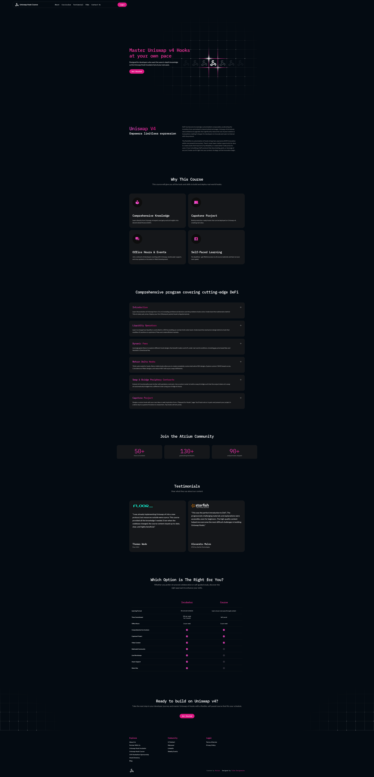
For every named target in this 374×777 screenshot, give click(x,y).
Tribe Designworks (238, 770)
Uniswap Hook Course (136, 751)
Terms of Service (211, 742)
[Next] (241, 526)
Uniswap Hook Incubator (137, 748)
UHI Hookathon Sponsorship (139, 754)
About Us (132, 742)
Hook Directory (134, 758)
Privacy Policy (211, 745)
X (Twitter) (171, 742)
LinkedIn (171, 748)
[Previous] (133, 526)
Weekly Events (173, 751)
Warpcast (171, 745)
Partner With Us (134, 745)
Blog (130, 761)
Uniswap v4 (223, 129)
